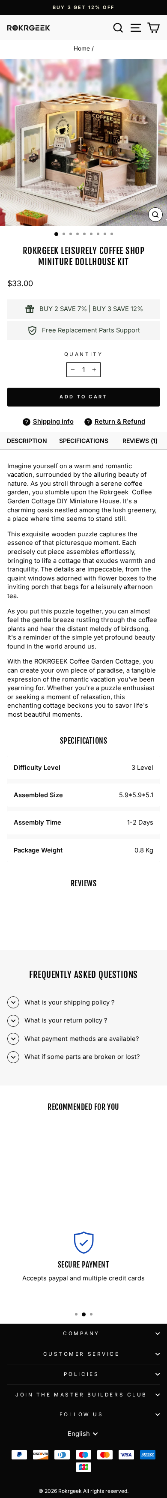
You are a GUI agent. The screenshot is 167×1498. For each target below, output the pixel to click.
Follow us (82, 1414)
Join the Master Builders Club (81, 1395)
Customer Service (81, 1354)
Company (81, 1334)
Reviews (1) (140, 440)
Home (82, 48)
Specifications (83, 440)
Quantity (83, 354)
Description (27, 440)
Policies (81, 1374)
